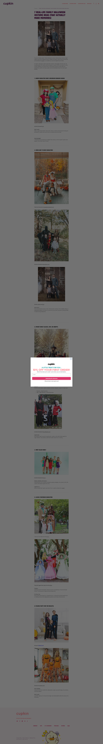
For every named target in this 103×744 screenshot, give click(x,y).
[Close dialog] (71, 359)
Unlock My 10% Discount (51, 378)
